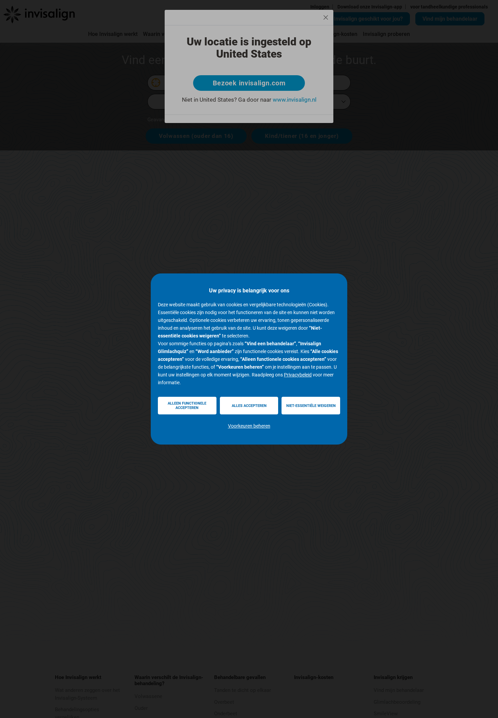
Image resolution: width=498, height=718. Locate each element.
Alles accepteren (249, 406)
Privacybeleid (298, 374)
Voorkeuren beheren (249, 426)
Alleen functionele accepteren (187, 405)
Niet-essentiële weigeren (311, 406)
